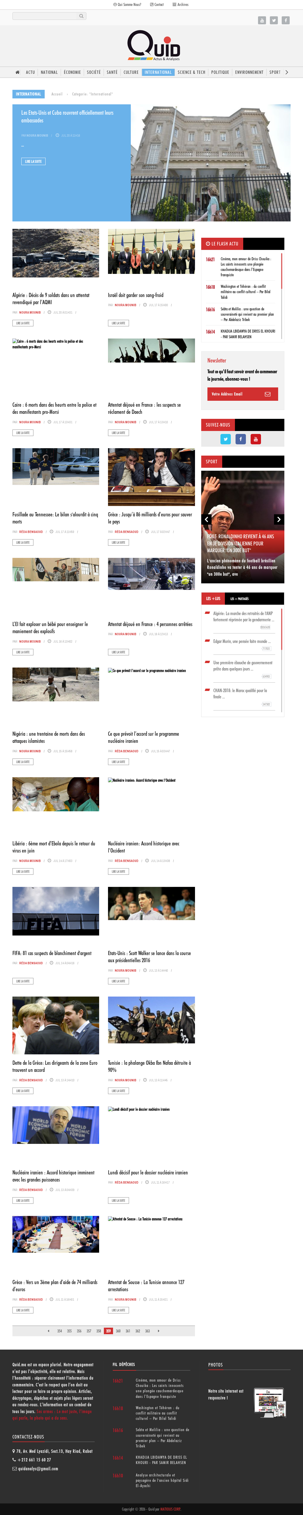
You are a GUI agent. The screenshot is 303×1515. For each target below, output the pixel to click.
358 (98, 1331)
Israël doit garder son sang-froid (135, 295)
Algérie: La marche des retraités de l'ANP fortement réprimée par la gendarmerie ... (243, 620)
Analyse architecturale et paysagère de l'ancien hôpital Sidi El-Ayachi (162, 1480)
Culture (131, 72)
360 (118, 1331)
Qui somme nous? (129, 4)
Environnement (249, 72)
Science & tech (191, 72)
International (158, 72)
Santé (112, 72)
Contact (159, 4)
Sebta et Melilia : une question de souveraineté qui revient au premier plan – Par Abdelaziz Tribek (247, 314)
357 (89, 1331)
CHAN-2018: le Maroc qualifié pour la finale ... (241, 697)
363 (147, 1331)
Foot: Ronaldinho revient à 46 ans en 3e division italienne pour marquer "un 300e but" (240, 543)
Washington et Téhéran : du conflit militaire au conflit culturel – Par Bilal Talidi (245, 291)
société (94, 72)
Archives (182, 4)
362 (138, 1331)
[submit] (81, 16)
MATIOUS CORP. (170, 1509)
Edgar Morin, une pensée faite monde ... (242, 644)
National (49, 72)
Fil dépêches (124, 1364)
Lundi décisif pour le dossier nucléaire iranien (148, 1172)
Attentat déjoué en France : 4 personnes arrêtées (150, 624)
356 (79, 1331)
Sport (275, 72)
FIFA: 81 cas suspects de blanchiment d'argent (51, 953)
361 (128, 1331)
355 (69, 1331)
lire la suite (33, 161)
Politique (220, 72)
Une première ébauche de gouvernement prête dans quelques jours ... (243, 669)
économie (72, 72)
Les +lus (213, 598)
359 (108, 1331)
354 (59, 1331)
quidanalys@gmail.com (38, 1468)
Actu (30, 72)
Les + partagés (240, 599)
